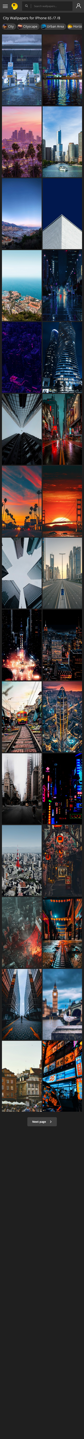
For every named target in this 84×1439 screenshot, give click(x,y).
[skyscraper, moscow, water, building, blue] (62, 69)
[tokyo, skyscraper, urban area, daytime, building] (22, 860)
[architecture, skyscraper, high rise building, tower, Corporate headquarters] (62, 213)
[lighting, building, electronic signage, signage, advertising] (62, 1076)
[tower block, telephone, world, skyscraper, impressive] (22, 1004)
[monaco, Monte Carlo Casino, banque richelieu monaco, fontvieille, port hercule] (22, 213)
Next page (39, 1122)
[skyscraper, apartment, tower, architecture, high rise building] (62, 357)
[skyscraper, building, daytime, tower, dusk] (62, 573)
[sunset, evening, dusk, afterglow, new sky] (22, 501)
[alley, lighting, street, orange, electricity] (62, 860)
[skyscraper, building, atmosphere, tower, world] (62, 716)
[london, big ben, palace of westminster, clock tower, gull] (62, 1004)
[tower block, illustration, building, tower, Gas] (22, 932)
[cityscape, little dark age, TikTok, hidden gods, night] (62, 645)
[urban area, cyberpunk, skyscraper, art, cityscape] (62, 429)
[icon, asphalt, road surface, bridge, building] (22, 69)
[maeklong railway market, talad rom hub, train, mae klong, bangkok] (22, 716)
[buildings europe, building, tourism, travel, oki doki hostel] (22, 1076)
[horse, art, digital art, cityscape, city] (22, 645)
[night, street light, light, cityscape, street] (62, 932)
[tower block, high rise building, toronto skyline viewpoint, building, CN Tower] (22, 573)
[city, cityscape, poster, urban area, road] (62, 285)
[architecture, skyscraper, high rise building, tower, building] (22, 429)
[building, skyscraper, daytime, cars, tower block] (22, 788)
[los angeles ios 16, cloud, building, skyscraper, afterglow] (22, 141)
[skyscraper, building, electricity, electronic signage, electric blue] (62, 788)
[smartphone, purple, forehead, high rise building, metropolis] (22, 357)
